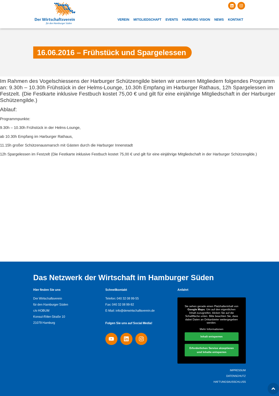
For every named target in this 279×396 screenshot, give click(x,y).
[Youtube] (111, 339)
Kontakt (235, 19)
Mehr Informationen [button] (211, 329)
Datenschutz (236, 375)
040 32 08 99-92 (123, 304)
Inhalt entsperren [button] (211, 336)
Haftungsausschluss (230, 381)
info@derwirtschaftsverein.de (135, 310)
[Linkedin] (232, 5)
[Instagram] (241, 5)
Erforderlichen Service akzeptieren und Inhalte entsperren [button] (211, 350)
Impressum (238, 370)
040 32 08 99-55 (128, 298)
